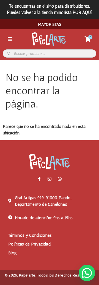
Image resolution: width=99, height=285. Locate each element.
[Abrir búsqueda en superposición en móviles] (49, 53)
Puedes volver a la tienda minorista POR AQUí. (49, 12)
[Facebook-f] (39, 178)
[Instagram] (49, 178)
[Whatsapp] (59, 178)
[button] (87, 273)
